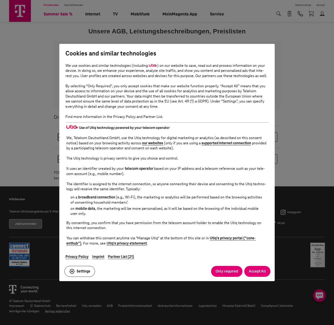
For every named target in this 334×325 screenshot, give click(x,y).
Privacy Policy (77, 256)
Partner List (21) (121, 256)
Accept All (257, 271)
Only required (227, 271)
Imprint (98, 256)
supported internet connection (226, 143)
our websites (152, 143)
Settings (83, 271)
